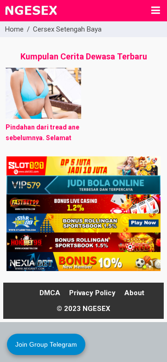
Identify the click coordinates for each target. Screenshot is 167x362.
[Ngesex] (31, 16)
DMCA (49, 293)
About (134, 293)
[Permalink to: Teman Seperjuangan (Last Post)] (43, 93)
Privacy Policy (92, 293)
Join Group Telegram (46, 344)
